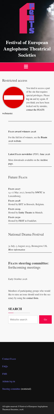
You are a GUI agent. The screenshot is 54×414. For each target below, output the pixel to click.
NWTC (38, 192)
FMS (4, 373)
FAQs (5, 366)
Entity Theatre (25, 212)
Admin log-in (8, 381)
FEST (21, 220)
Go (45, 319)
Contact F (9, 358)
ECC (21, 204)
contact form (32, 298)
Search (15, 309)
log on (29, 98)
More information (16, 249)
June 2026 (45, 154)
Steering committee (11, 388)
